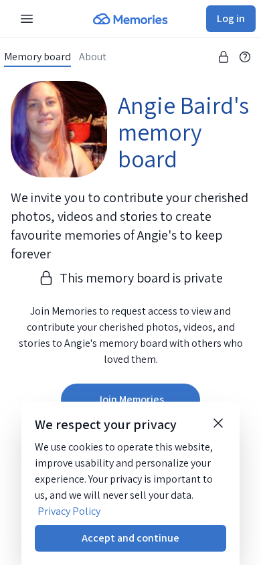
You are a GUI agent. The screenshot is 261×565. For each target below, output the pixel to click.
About (92, 57)
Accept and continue (130, 538)
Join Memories (130, 399)
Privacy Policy (68, 511)
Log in (231, 18)
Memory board (37, 57)
